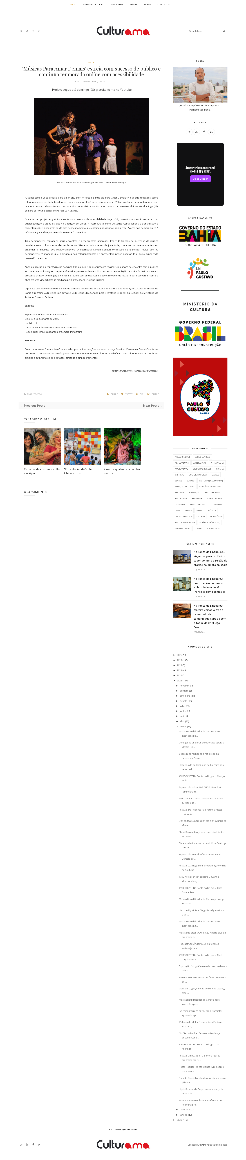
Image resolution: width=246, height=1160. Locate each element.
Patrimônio (216, 516)
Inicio (73, 4)
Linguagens (116, 4)
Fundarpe (197, 498)
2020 (179, 1119)
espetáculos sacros (210, 486)
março (183, 726)
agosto (183, 701)
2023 (179, 670)
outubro (184, 690)
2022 (179, 675)
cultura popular (198, 475)
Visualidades (213, 528)
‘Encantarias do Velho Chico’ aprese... (78, 471)
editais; (190, 480)
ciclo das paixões (202, 469)
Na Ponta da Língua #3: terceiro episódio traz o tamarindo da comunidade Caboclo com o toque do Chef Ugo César (210, 616)
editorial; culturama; (211, 480)
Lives (177, 510)
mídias (188, 510)
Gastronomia (214, 498)
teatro (91, 62)
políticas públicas (185, 522)
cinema (220, 469)
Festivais (179, 492)
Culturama (84, 81)
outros (200, 516)
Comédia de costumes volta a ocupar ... (42, 471)
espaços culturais (184, 486)
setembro (185, 695)
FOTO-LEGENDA (212, 492)
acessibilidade (182, 457)
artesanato (199, 463)
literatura (216, 504)
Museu (199, 510)
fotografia (181, 498)
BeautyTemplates (217, 1144)
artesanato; (217, 463)
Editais (178, 480)
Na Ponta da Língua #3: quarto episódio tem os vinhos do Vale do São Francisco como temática (209, 585)
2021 (179, 680)
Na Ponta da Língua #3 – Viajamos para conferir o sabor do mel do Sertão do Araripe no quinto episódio (210, 558)
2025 (179, 660)
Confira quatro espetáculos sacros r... (122, 471)
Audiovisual (181, 469)
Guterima (180, 504)
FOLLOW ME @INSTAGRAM (123, 1129)
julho (182, 706)
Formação (194, 492)
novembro (185, 685)
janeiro (183, 1114)
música (212, 510)
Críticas (179, 475)
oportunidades (183, 516)
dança (215, 475)
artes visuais (182, 463)
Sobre (147, 4)
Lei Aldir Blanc (198, 504)
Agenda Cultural (93, 4)
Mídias (133, 4)
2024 (179, 665)
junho (183, 711)
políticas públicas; (210, 522)
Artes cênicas (202, 457)
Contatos (164, 4)
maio (182, 716)
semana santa (182, 528)
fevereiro (185, 1109)
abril (182, 721)
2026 (179, 655)
